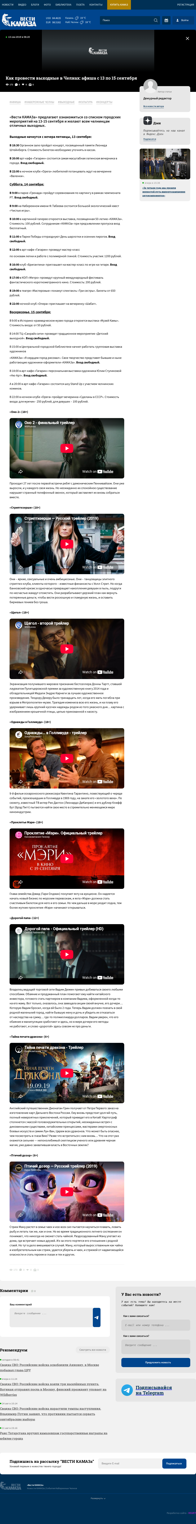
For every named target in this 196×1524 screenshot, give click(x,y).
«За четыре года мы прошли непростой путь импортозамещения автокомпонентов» (163, 191)
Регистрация (185, 5)
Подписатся (149, 139)
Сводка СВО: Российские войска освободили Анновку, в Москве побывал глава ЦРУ (49, 1367)
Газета (80, 5)
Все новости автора (153, 106)
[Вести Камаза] (19, 20)
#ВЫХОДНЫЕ (66, 102)
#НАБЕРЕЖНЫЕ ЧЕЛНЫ (39, 102)
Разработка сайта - (181, 1513)
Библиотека (63, 5)
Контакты (95, 5)
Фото (47, 5)
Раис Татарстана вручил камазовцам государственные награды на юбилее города (53, 1435)
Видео (22, 5)
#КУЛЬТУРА (85, 102)
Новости (7, 5)
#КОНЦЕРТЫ (104, 102)
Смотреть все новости (92, 1350)
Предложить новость (158, 1362)
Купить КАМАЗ (119, 5)
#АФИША (15, 102)
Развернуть (97, 1498)
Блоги (35, 5)
